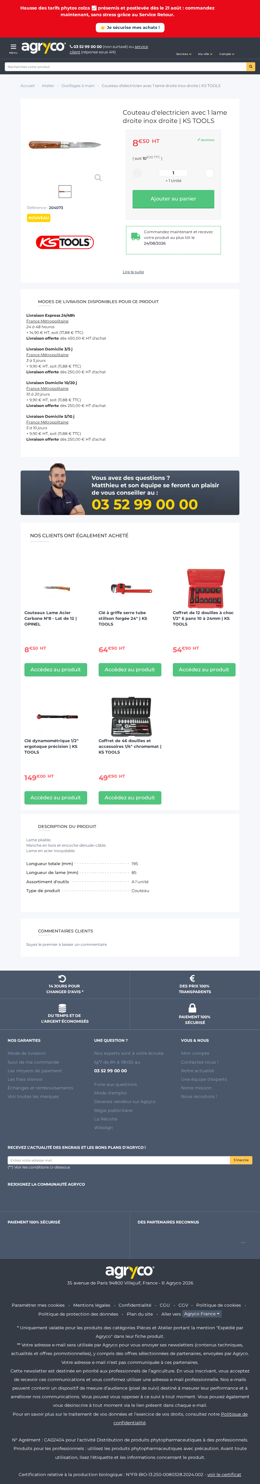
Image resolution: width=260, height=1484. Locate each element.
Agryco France (200, 1314)
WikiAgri (103, 1127)
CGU (165, 1305)
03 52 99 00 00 (88, 46)
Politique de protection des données (78, 1314)
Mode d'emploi (110, 1092)
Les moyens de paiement (35, 1070)
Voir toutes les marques (33, 1096)
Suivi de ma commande (33, 1062)
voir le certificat (224, 1474)
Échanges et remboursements (40, 1087)
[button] (184, 48)
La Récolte (105, 1118)
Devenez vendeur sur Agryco (125, 1101)
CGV (183, 1305)
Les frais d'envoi (25, 1079)
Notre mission (196, 1087)
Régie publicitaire (113, 1110)
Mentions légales (91, 1305)
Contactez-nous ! (199, 1062)
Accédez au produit (55, 670)
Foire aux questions (115, 1084)
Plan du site (140, 1314)
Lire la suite (133, 271)
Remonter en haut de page (243, 1456)
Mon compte (195, 1053)
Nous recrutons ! (199, 1096)
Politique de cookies (218, 1305)
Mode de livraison (27, 1053)
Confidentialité (135, 1305)
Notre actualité (197, 1070)
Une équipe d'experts (204, 1079)
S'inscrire (241, 1160)
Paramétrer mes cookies (38, 1305)
